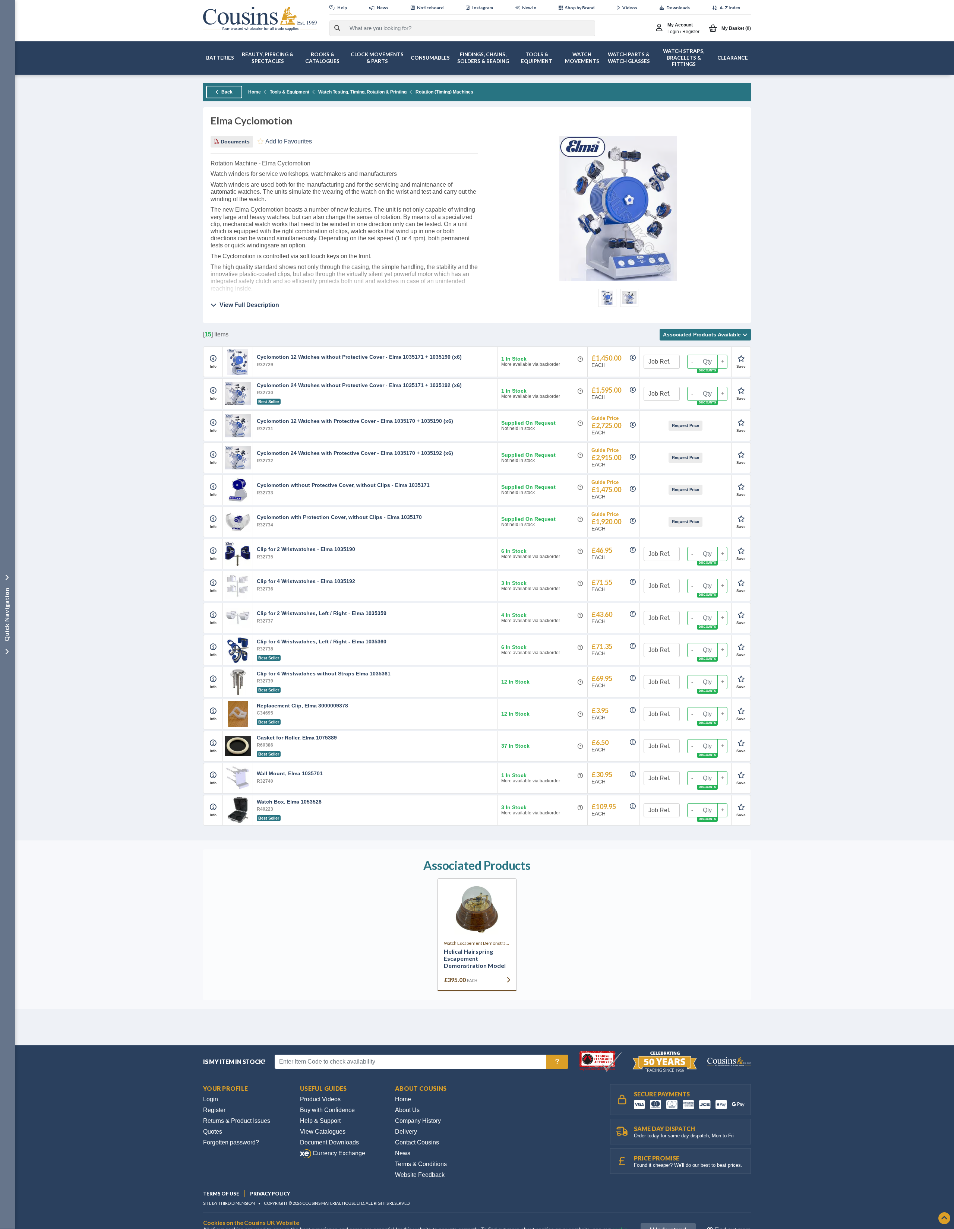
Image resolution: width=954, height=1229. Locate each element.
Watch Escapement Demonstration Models (477, 943)
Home (254, 92)
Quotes (212, 1131)
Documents (234, 142)
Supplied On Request (528, 423)
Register (214, 1110)
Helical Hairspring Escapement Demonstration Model (475, 958)
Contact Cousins (417, 1142)
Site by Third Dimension (229, 1203)
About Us (407, 1110)
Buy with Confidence (327, 1110)
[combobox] (463, 28)
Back (226, 92)
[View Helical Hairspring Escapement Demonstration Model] (477, 910)
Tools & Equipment (289, 92)
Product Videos (320, 1099)
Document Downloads (329, 1142)
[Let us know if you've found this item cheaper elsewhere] (633, 358)
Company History (418, 1121)
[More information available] (213, 359)
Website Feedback (420, 1175)
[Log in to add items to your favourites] (741, 359)
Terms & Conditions (421, 1164)
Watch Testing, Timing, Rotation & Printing (362, 92)
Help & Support (320, 1121)
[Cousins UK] (260, 19)
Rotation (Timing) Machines (444, 92)
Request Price (685, 425)
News (402, 1153)
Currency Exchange (338, 1153)
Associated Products (702, 335)
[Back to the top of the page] (944, 1218)
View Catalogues (322, 1131)
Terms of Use (221, 1194)
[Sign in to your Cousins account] (660, 28)
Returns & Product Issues (236, 1121)
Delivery (406, 1131)
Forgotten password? (231, 1142)
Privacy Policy (270, 1194)
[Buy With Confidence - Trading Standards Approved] (601, 1061)
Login (210, 1099)
